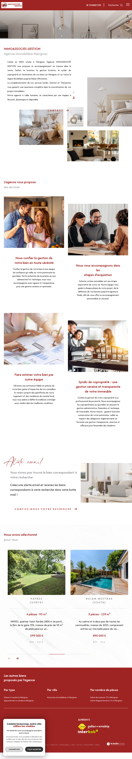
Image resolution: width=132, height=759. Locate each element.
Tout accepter (34, 749)
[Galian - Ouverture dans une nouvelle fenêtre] (98, 726)
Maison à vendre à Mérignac (16, 697)
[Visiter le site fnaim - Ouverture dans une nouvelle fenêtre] (82, 727)
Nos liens (79, 745)
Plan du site (54, 745)
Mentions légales (64, 745)
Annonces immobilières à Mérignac (62, 697)
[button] (17, 658)
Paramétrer (14, 749)
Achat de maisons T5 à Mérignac (104, 697)
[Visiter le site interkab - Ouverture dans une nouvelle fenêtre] (88, 731)
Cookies (97, 745)
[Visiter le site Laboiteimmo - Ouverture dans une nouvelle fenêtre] (115, 744)
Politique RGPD (88, 745)
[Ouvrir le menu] (128, 4)
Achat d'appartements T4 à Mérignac (106, 700)
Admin (73, 745)
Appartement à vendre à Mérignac (19, 700)
